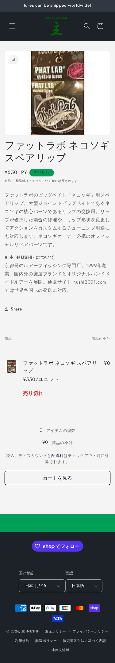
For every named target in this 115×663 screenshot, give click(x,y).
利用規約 (22, 640)
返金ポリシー (56, 631)
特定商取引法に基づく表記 (84, 640)
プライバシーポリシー (91, 631)
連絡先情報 (61, 649)
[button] (12, 26)
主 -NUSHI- (30, 631)
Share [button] (16, 309)
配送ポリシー (46, 640)
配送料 (20, 181)
